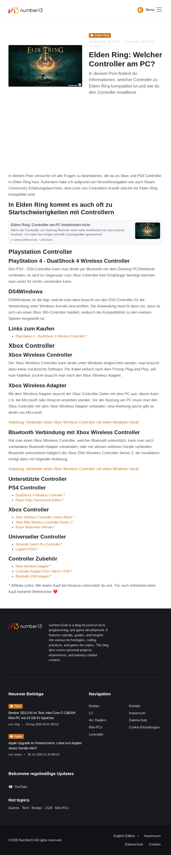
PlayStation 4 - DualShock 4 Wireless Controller (50, 336)
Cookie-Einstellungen (144, 727)
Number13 (27, 840)
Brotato (94, 706)
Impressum (137, 713)
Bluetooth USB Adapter (32, 576)
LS (91, 713)
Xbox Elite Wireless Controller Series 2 (44, 522)
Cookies (155, 844)
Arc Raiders (97, 720)
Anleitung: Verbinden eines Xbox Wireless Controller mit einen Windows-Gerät (73, 422)
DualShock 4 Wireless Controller (39, 495)
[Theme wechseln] (140, 10)
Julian (18, 754)
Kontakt (134, 706)
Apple (18, 736)
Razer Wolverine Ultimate (34, 527)
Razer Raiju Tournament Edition (38, 500)
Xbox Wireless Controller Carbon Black (44, 517)
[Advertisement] (85, 136)
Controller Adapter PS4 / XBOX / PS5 (43, 571)
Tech (17, 706)
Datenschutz (138, 720)
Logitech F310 (26, 549)
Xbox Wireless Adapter (32, 566)
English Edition (125, 836)
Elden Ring (102, 35)
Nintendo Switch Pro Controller (38, 544)
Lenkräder (96, 734)
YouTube (20, 787)
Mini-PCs (95, 727)
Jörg (17, 724)
